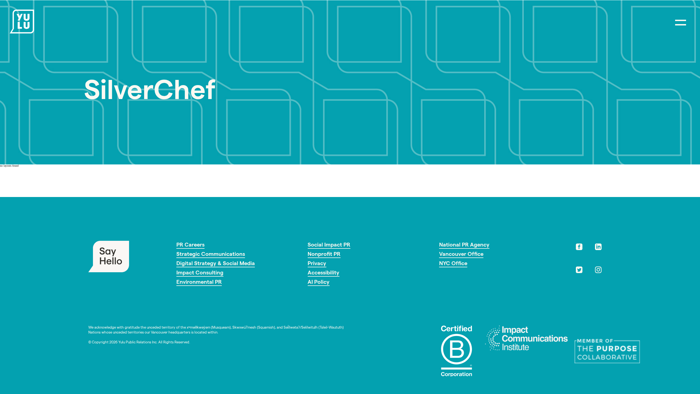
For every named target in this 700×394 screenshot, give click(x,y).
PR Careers (190, 245)
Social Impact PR (329, 245)
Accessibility (323, 273)
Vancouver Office (461, 254)
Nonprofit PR (324, 254)
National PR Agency (464, 245)
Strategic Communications (210, 254)
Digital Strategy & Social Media (215, 264)
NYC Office (453, 264)
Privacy (317, 264)
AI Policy (318, 282)
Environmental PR (199, 282)
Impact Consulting (199, 273)
